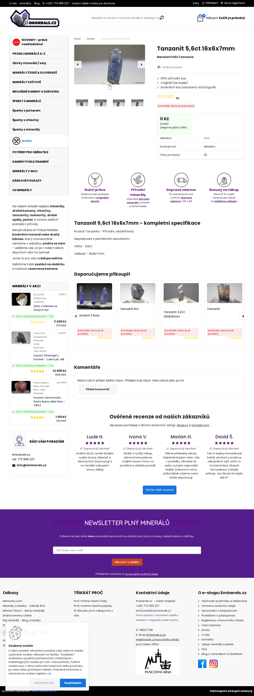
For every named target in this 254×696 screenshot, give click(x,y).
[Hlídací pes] (201, 67)
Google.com (200, 425)
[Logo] (34, 18)
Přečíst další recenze (159, 490)
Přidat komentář (97, 389)
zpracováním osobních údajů (141, 574)
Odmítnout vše (44, 683)
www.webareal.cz (44, 691)
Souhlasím (72, 683)
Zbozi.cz (182, 425)
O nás (13, 3)
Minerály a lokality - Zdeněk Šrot (24, 606)
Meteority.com (12, 601)
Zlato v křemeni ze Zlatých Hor (45, 308)
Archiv (90, 39)
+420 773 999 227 (57, 3)
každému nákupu (226, 201)
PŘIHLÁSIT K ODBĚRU (127, 562)
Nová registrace (234, 3)
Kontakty (25, 3)
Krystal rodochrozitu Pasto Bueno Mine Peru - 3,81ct (49, 401)
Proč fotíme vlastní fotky (90, 601)
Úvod (77, 39)
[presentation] (78, 64)
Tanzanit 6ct (129, 309)
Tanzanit (213, 309)
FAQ (196, 3)
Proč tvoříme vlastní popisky (93, 606)
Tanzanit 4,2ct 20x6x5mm (174, 314)
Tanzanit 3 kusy (88, 315)
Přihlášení (212, 3)
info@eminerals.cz (31, 465)
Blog (37, 3)
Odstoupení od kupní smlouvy (231, 691)
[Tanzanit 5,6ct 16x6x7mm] (109, 65)
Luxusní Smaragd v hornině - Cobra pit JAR (48, 357)
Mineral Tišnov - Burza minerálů (24, 611)
